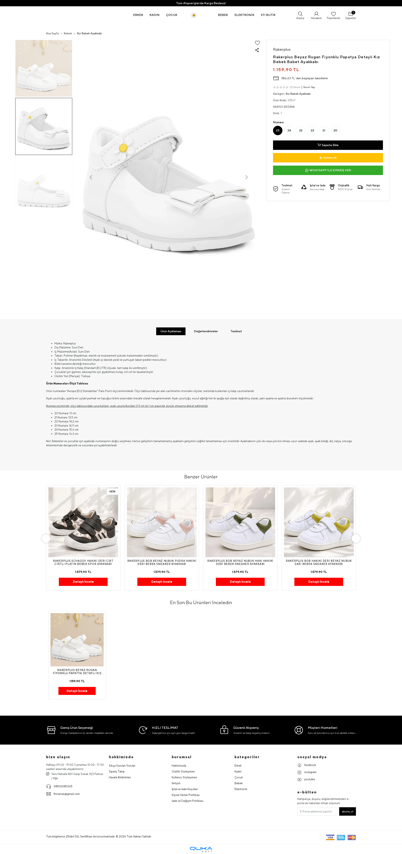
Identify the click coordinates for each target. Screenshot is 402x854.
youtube (309, 779)
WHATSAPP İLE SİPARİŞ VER (330, 170)
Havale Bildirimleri (120, 777)
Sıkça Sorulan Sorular (122, 765)
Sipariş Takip (117, 771)
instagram (310, 772)
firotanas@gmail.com (67, 794)
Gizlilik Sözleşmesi (183, 771)
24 (289, 130)
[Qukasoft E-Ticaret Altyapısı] (201, 849)
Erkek (238, 765)
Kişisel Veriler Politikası (186, 795)
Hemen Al (329, 157)
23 (300, 130)
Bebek (238, 783)
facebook (310, 765)
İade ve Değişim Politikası (187, 800)
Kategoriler (247, 757)
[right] (356, 538)
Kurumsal (182, 757)
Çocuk (238, 777)
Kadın (238, 771)
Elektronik (240, 789)
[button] (138, 14)
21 (323, 130)
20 (335, 130)
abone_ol (347, 811)
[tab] (171, 331)
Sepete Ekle (330, 145)
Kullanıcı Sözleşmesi (184, 777)
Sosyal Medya (312, 757)
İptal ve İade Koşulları (185, 789)
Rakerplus (282, 49)
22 (312, 130)
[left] (46, 538)
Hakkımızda (179, 765)
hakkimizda (121, 757)
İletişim (176, 783)
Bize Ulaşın (58, 757)
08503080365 (63, 786)
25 (278, 130)
